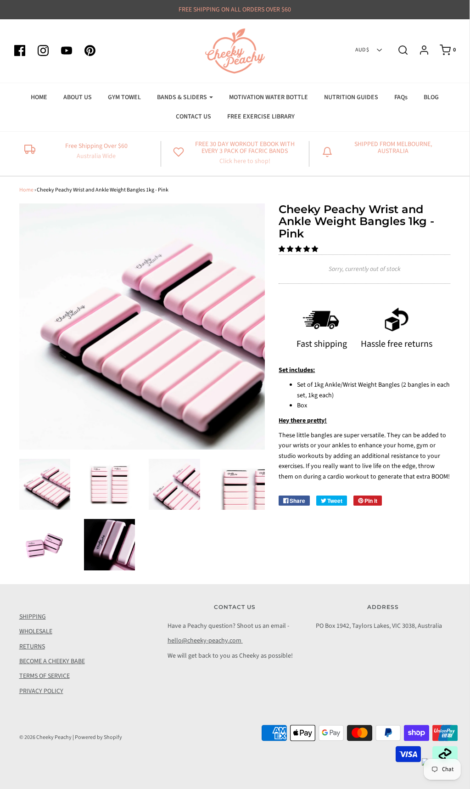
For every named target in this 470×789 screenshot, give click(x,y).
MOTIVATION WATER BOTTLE (268, 97)
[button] (299, 249)
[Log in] (419, 50)
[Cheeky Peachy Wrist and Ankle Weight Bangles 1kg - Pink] (44, 484)
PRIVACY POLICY (41, 691)
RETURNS (32, 646)
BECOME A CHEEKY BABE (52, 661)
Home (26, 190)
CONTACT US (193, 116)
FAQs (401, 97)
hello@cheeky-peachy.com (205, 640)
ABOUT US (77, 97)
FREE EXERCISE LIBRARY (261, 116)
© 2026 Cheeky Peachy (45, 737)
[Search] (398, 50)
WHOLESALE (35, 631)
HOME (39, 97)
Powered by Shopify (98, 737)
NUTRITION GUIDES (351, 97)
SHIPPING (32, 616)
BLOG (431, 97)
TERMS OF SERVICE (44, 676)
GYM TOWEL (124, 97)
